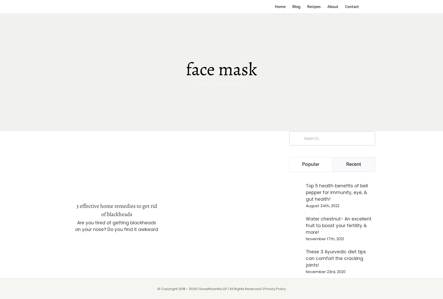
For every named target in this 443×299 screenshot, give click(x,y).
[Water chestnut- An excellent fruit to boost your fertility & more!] (296, 228)
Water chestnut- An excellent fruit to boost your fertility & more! (338, 225)
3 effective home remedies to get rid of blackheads (117, 155)
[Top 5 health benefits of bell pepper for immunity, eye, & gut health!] (296, 195)
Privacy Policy (274, 288)
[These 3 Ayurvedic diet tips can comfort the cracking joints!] (296, 260)
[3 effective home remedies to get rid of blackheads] (117, 163)
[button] (367, 7)
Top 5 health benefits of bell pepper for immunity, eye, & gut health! (337, 192)
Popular (310, 164)
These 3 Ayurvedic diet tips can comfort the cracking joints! (336, 258)
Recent (353, 164)
